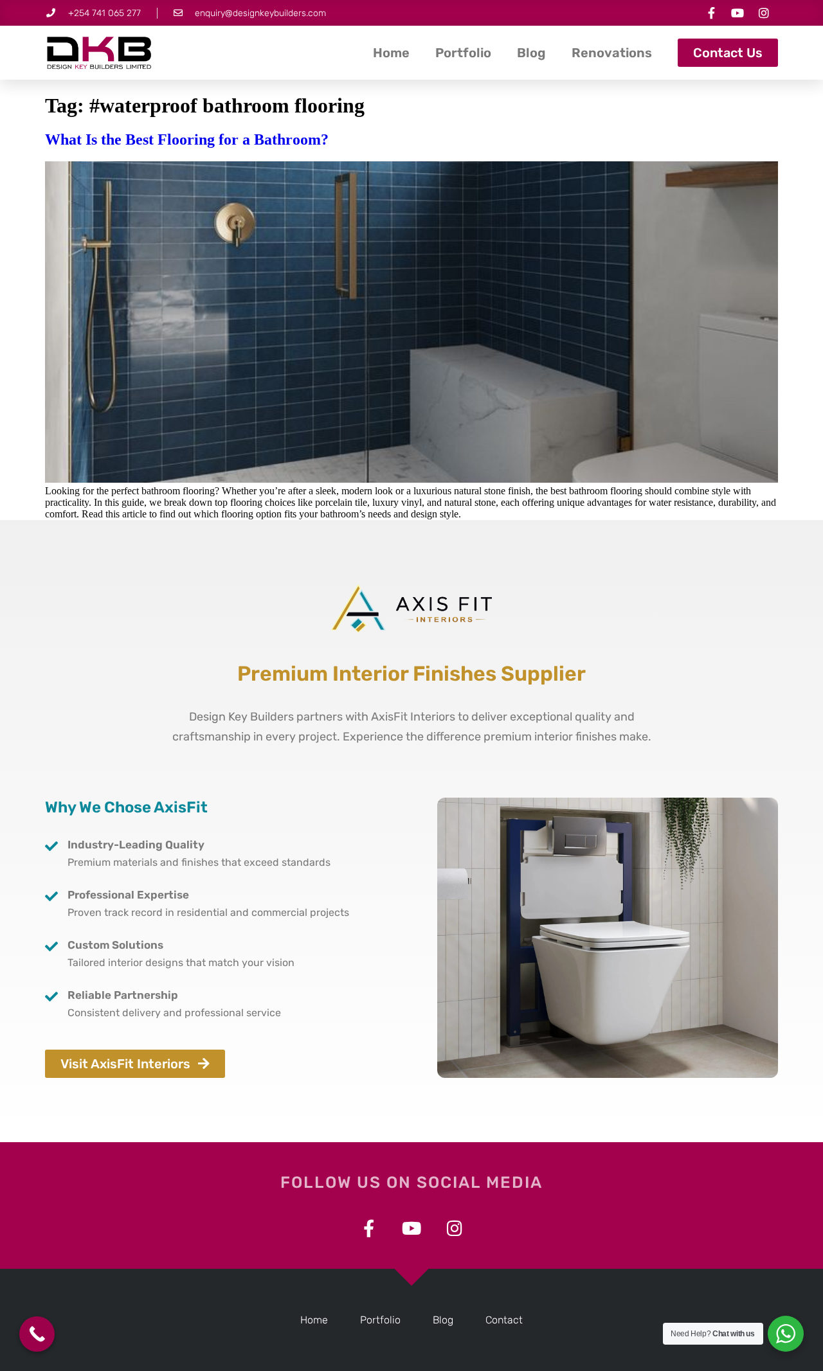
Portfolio (463, 52)
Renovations (612, 52)
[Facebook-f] (711, 12)
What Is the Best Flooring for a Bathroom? (187, 139)
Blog (531, 52)
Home (391, 52)
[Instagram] (763, 12)
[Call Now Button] (37, 1334)
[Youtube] (737, 12)
